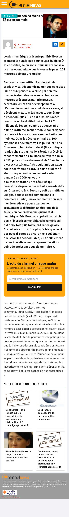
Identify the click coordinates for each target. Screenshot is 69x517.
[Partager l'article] (62, 44)
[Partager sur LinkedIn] (55, 44)
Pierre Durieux (24, 47)
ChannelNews (25, 4)
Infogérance (16, 497)
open (4, 4)
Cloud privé (6, 497)
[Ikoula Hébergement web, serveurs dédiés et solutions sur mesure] (9, 495)
